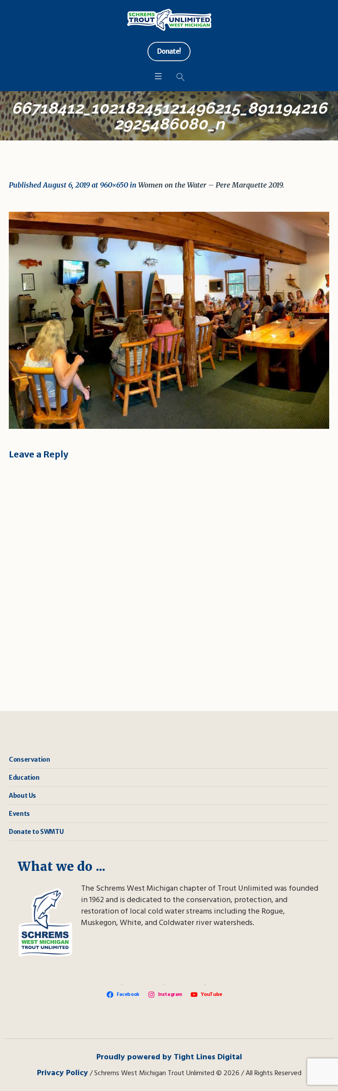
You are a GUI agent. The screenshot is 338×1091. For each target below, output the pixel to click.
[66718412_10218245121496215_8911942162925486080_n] (169, 320)
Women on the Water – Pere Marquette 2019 (210, 185)
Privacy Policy (62, 1073)
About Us (22, 796)
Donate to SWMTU (36, 832)
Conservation (29, 759)
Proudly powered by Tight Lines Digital (169, 1057)
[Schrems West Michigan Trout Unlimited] (169, 20)
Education (24, 777)
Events (19, 814)
